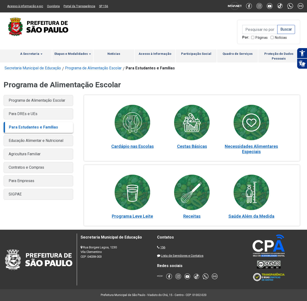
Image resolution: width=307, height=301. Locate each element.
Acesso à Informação (155, 54)
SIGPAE (15, 194)
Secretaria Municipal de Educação (33, 68)
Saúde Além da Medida (251, 216)
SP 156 (103, 6)
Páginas (261, 37)
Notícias (281, 37)
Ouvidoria (53, 6)
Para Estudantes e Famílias (33, 127)
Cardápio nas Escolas (132, 146)
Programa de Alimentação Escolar (93, 68)
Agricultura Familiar (25, 154)
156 (162, 247)
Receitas (192, 216)
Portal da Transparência (79, 6)
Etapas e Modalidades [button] (71, 54)
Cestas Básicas (192, 146)
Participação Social (196, 54)
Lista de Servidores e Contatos (182, 255)
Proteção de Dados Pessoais (278, 56)
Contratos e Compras (26, 167)
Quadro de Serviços (238, 54)
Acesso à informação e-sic (25, 6)
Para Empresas (21, 180)
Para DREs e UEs (23, 113)
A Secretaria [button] (30, 54)
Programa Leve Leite (132, 216)
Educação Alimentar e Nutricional (36, 140)
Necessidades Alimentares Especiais (251, 149)
